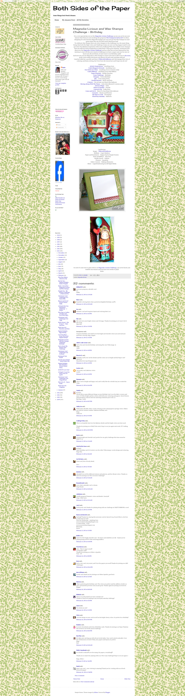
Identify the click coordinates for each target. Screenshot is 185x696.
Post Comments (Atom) (87, 681)
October (60, 257)
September (61, 259)
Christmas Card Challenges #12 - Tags (63, 319)
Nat (77, 319)
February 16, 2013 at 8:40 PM (84, 630)
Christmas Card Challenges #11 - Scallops (63, 352)
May (59, 268)
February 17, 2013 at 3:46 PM (84, 661)
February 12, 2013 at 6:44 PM (84, 385)
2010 (58, 397)
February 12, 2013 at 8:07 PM (84, 401)
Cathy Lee (79, 406)
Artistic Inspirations (96, 66)
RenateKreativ (80, 483)
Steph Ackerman (60, 202)
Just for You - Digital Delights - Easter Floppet (63, 282)
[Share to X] (96, 275)
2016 (58, 244)
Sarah (78, 666)
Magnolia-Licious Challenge (104, 36)
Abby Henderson (60, 198)
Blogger (107, 692)
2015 (58, 246)
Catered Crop (98, 89)
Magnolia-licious (82, 277)
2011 (58, 395)
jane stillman (80, 572)
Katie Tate (57, 160)
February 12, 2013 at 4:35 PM (84, 363)
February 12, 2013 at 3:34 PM (84, 337)
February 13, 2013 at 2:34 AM (84, 441)
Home (57, 20)
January (60, 390)
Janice (78, 435)
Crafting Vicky (80, 421)
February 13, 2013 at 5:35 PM (84, 530)
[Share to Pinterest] (99, 275)
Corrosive (95, 93)
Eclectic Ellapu (99, 86)
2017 (58, 242)
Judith (78, 535)
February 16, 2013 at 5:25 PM (84, 610)
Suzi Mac (79, 636)
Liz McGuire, (80, 459)
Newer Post (76, 679)
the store (127, 55)
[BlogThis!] (94, 275)
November (61, 255)
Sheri (77, 299)
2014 (58, 248)
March (60, 273)
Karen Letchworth (81, 515)
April (60, 271)
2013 (58, 251)
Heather (78, 625)
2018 (58, 239)
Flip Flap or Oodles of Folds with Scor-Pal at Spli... (63, 314)
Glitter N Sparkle (98, 87)
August (60, 262)
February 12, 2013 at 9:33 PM (84, 415)
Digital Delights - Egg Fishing (63, 331)
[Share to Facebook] (97, 275)
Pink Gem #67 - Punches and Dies (64, 328)
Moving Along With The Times (90, 84)
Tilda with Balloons (105, 59)
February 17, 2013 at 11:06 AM (84, 645)
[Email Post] (91, 275)
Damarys (79, 379)
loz (77, 309)
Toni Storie (58, 204)
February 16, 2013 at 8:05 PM (84, 619)
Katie (63, 67)
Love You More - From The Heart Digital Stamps (63, 336)
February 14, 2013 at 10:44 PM (84, 567)
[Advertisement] (59, 221)
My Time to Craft (97, 94)
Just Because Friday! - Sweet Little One (64, 360)
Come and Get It (90, 91)
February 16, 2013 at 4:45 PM (84, 600)
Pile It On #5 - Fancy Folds (64, 382)
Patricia (78, 582)
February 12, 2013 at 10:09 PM (84, 430)
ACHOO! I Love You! (63, 370)
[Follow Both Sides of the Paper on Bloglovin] (59, 112)
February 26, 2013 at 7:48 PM (84, 672)
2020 (58, 235)
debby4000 (79, 287)
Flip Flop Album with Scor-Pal (63, 278)
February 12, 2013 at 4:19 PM (84, 350)
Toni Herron (80, 547)
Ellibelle (78, 594)
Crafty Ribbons (92, 71)
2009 (58, 399)
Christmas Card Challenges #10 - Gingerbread (63, 378)
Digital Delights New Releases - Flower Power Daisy (63, 365)
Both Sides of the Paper (91, 8)
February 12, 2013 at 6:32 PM (84, 374)
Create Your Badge (58, 182)
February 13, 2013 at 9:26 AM (84, 478)
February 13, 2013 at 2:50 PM (84, 509)
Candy (78, 390)
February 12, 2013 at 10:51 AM (84, 304)
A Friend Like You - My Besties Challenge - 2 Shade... (63, 308)
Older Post (127, 679)
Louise (78, 368)
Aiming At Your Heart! (62, 356)
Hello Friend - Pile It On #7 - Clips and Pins (63, 324)
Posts (59, 124)
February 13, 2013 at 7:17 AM (84, 466)
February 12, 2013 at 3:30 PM (84, 326)
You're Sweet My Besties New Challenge (62, 347)
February (61, 275)
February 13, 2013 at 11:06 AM (84, 489)
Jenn (77, 561)
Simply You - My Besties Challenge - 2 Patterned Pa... (64, 292)
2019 (58, 237)
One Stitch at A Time (91, 70)
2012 (58, 392)
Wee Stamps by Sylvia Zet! (114, 38)
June (59, 266)
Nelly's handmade (81, 650)
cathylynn (79, 494)
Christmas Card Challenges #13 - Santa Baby (63, 297)
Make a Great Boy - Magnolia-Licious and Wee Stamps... (64, 287)
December (61, 253)
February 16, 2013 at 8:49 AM (84, 589)
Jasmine (78, 472)
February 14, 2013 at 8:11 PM (83, 556)
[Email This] (93, 275)
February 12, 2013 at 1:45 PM (84, 313)
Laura (78, 605)
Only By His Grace (81, 446)
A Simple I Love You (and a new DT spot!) (64, 373)
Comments (60, 127)
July (59, 264)
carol (77, 505)
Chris (78, 615)
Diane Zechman (59, 199)
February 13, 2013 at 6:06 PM (84, 541)
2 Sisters (90, 82)
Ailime (96, 692)
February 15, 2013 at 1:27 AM (84, 576)
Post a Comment (79, 675)
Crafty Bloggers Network (96, 68)
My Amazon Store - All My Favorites (75, 20)
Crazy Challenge (98, 75)
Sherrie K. (79, 355)
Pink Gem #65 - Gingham (62, 386)
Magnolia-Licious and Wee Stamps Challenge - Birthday (63, 342)
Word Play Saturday (98, 96)
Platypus (96, 77)
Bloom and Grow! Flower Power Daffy (63, 302)
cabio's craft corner (82, 342)
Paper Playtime (96, 73)
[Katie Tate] (59, 180)
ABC (95, 79)
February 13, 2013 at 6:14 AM (84, 454)
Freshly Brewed (96, 80)
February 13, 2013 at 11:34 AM (84, 500)
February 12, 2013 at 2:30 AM (84, 294)
